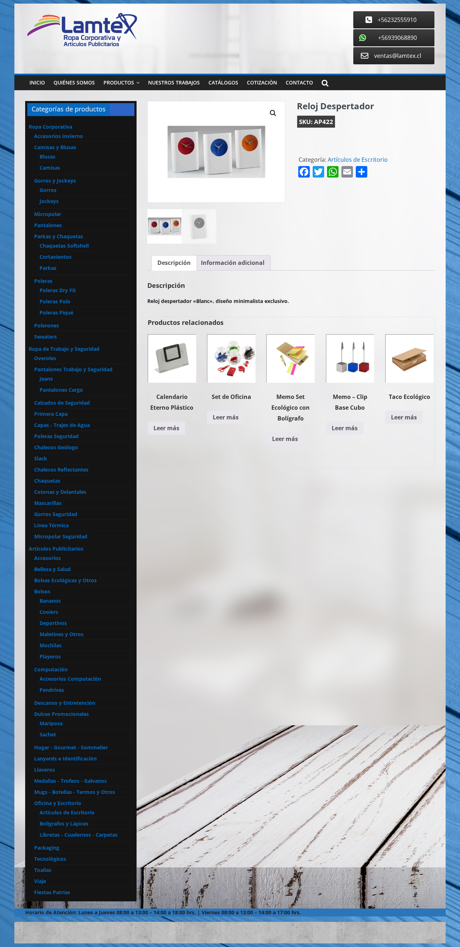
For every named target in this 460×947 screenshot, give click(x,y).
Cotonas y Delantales (60, 491)
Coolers (49, 611)
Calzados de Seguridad (62, 402)
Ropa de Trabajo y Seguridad (64, 348)
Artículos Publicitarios (56, 548)
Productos (119, 82)
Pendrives (52, 689)
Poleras (43, 280)
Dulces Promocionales (61, 714)
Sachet (48, 734)
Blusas (47, 156)
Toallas (42, 869)
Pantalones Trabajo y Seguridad (73, 369)
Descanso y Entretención (64, 702)
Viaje (40, 881)
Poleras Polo (55, 301)
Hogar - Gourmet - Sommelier (71, 747)
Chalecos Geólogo (56, 447)
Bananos (50, 600)
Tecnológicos (50, 858)
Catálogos (223, 82)
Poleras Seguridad (56, 436)
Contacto (299, 82)
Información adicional (232, 263)
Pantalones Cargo (61, 389)
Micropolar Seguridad (60, 536)
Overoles (45, 358)
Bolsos (42, 591)
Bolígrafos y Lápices (64, 823)
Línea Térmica (51, 525)
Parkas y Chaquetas (58, 236)
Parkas (48, 268)
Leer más (166, 428)
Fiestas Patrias (52, 892)
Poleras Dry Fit (58, 290)
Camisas (50, 167)
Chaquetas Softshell (64, 245)
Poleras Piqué (56, 312)
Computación (51, 669)
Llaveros (44, 769)
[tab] (174, 263)
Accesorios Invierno (58, 136)
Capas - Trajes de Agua (62, 425)
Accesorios (47, 558)
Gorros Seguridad (55, 514)
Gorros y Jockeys (55, 180)
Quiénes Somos (74, 82)
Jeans (46, 378)
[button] (273, 113)
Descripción (174, 263)
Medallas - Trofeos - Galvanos (70, 780)
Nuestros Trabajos (174, 82)
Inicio (37, 82)
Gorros (48, 190)
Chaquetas (47, 480)
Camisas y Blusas (55, 147)
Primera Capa (51, 413)
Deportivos (53, 623)
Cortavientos (56, 256)
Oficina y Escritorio (57, 803)
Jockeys (49, 201)
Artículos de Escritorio (358, 160)
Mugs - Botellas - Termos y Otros (74, 792)
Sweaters (45, 336)
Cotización (262, 82)
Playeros (50, 656)
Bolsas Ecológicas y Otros (65, 580)
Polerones (46, 325)
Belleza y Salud (52, 569)
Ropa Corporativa (50, 126)
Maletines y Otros (61, 634)
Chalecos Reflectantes (61, 469)
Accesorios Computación (70, 678)
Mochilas (50, 645)
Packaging (46, 847)
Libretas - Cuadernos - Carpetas (79, 834)
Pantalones (48, 225)
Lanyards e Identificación (65, 758)
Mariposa (51, 723)
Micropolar (47, 214)
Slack (40, 458)
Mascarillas (47, 503)
